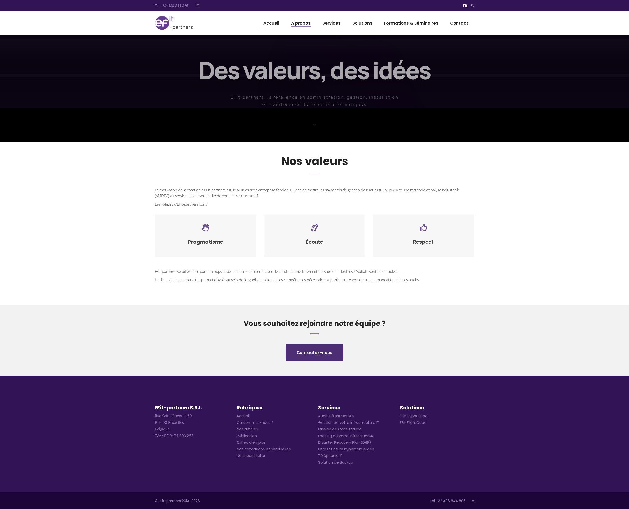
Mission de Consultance (340, 429)
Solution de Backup (335, 462)
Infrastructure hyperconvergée (346, 449)
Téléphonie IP (330, 455)
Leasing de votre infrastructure (346, 435)
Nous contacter (251, 455)
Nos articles (247, 429)
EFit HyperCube (414, 415)
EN (472, 5)
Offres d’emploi (251, 442)
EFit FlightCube (413, 422)
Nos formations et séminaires (264, 449)
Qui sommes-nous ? (255, 422)
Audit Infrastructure (336, 415)
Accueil (243, 415)
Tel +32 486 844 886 (171, 5)
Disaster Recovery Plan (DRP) (344, 442)
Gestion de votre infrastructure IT (348, 422)
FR (465, 5)
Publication (247, 435)
